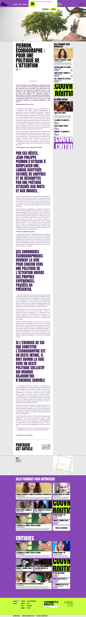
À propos (15, 603)
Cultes (22, 605)
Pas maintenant (45, 9)
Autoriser (53, 9)
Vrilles (28, 603)
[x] (71, 602)
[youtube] (68, 605)
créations (23, 601)
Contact (28, 608)
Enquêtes (23, 603)
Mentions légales (16, 616)
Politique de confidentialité (42, 616)
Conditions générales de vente (28, 616)
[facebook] (68, 602)
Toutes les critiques (61, 528)
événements (29, 605)
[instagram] (65, 602)
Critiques (23, 608)
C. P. (20, 69)
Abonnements (16, 601)
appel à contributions (31, 601)
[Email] (71, 605)
